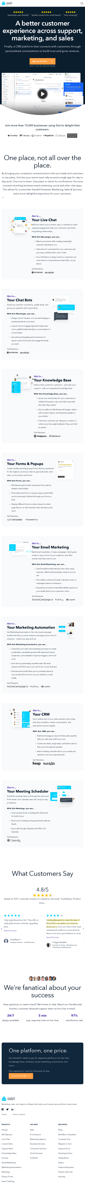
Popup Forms (7, 1177)
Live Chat (6, 1139)
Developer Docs (65, 1153)
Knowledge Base (9, 1153)
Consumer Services (38, 1149)
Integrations (63, 1158)
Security (61, 1177)
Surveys (5, 1158)
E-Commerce (35, 1135)
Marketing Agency (38, 1139)
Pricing (4, 1130)
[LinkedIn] (12, 1110)
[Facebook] (3, 1110)
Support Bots (7, 1149)
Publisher (34, 1158)
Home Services (36, 1153)
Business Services (37, 1144)
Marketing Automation (11, 1167)
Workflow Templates (67, 1135)
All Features (7, 1135)
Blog (60, 1130)
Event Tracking (8, 1181)
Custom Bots (7, 1144)
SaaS (32, 1130)
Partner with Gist (65, 1172)
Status (61, 1163)
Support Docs (64, 1149)
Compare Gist (64, 1139)
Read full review (10, 931)
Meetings (6, 1172)
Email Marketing (9, 1163)
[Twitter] (7, 1110)
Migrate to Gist (64, 1144)
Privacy (4, 1114)
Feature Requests (66, 1167)
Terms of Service (19, 1114)
